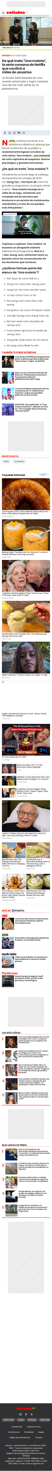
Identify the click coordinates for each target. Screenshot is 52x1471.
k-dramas (39, 144)
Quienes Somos (34, 1427)
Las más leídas (11, 1032)
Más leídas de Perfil (14, 1145)
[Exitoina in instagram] (20, 1414)
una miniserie (42, 155)
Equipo (41, 1432)
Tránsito (38, 1437)
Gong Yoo (13, 182)
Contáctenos (13, 1432)
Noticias (32, 1420)
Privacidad (28, 1432)
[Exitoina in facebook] (26, 1414)
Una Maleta (19, 461)
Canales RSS (16, 1427)
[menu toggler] (3, 12)
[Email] (23, 133)
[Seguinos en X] (31, 1414)
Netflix (6, 461)
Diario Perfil (8, 1420)
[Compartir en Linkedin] (19, 133)
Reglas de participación (20, 1437)
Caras (21, 1420)
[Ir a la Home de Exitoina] (18, 13)
